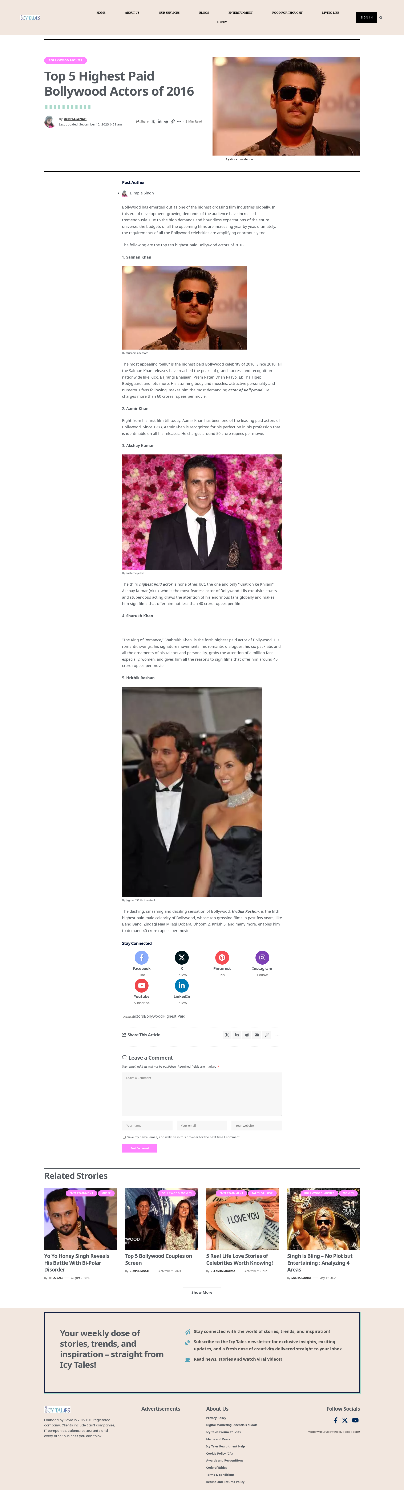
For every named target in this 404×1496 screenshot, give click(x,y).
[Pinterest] (222, 964)
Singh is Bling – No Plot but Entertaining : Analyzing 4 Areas (319, 1262)
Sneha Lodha (301, 1278)
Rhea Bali (55, 1278)
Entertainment (81, 1193)
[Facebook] (141, 964)
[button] (172, 121)
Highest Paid (174, 1016)
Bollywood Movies (65, 60)
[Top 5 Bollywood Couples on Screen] (161, 1219)
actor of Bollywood (245, 389)
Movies (348, 1193)
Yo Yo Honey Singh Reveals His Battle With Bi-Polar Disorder (76, 1262)
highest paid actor (156, 584)
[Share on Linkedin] (159, 121)
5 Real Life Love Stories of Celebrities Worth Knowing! (239, 1259)
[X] (181, 964)
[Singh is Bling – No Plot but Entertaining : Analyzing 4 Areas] (323, 1219)
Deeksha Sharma (222, 1271)
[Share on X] (153, 121)
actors (138, 1016)
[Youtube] (141, 992)
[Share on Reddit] (166, 121)
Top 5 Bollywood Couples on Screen (158, 1259)
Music (106, 1193)
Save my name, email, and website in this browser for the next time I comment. (183, 1137)
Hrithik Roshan (245, 911)
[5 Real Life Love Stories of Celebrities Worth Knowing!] (242, 1219)
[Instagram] (262, 964)
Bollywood (153, 1016)
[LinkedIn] (181, 992)
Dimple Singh (75, 118)
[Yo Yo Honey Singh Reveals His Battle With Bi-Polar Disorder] (80, 1219)
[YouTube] (355, 1420)
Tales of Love (262, 1193)
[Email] (256, 1035)
